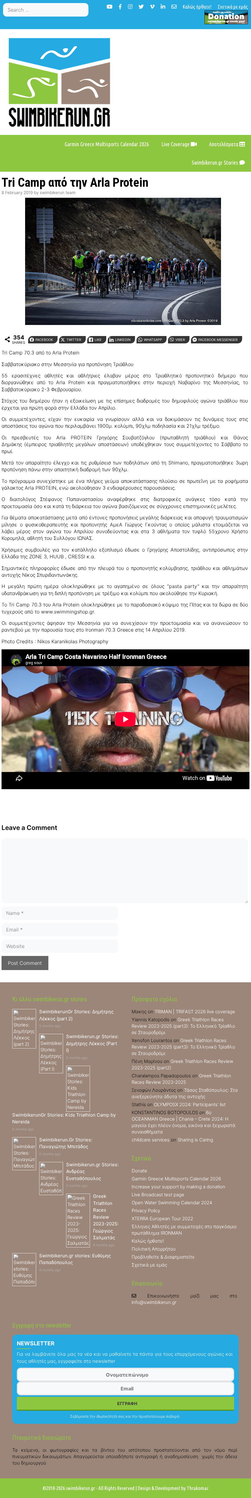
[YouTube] (109, 7)
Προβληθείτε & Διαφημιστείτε (163, 1257)
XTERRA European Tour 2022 (162, 1218)
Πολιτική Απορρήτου (154, 1249)
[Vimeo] (152, 7)
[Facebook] (120, 7)
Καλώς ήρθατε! (197, 7)
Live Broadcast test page (158, 1195)
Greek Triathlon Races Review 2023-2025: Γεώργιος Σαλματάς (105, 1216)
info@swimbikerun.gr (154, 1302)
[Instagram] (130, 7)
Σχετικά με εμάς (233, 7)
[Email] (174, 7)
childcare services (151, 1140)
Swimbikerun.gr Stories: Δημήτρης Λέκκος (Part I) (92, 1043)
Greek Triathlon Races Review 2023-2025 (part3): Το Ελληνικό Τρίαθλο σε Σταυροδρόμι (183, 1026)
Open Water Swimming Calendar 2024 (172, 1203)
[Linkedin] (163, 7)
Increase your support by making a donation (178, 1187)
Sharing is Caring (195, 1140)
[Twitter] (141, 7)
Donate (139, 1171)
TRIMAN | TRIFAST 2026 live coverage (195, 1012)
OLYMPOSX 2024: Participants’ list (190, 1104)
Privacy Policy (146, 1210)
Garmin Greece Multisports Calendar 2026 (107, 144)
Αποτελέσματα (224, 144)
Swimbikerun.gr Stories (215, 162)
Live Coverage (176, 144)
